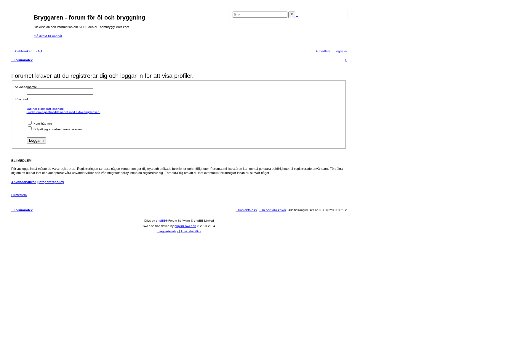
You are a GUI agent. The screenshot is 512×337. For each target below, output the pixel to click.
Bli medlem (19, 195)
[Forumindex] (22, 24)
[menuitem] (37, 51)
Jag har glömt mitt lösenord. (46, 108)
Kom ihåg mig (42, 123)
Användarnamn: (26, 86)
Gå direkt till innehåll (48, 36)
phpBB (160, 220)
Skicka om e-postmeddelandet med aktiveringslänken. (63, 112)
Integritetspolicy (51, 182)
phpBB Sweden (185, 226)
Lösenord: (22, 99)
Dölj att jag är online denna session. (58, 129)
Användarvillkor (23, 182)
